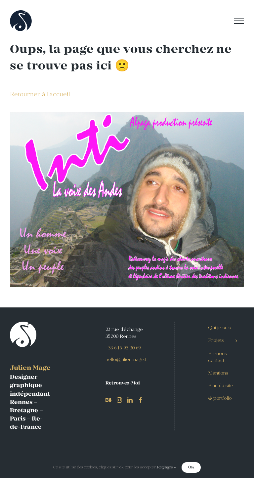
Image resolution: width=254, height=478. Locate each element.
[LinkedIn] (130, 400)
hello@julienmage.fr (127, 360)
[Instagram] (119, 400)
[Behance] (108, 400)
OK (191, 467)
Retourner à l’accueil (40, 95)
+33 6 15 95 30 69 (123, 348)
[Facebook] (140, 400)
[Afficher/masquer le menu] (239, 21)
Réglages (165, 467)
